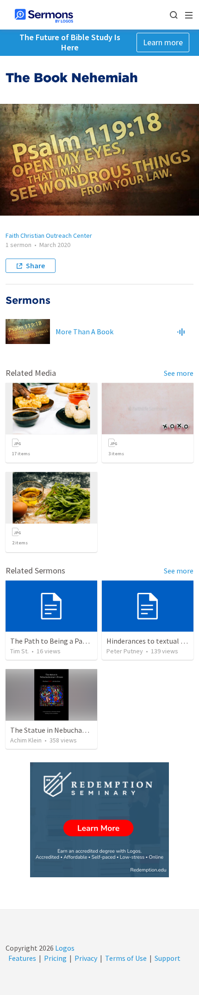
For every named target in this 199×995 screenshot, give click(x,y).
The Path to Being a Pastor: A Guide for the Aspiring (91, 640)
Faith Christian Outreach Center (49, 235)
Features (22, 958)
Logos (64, 948)
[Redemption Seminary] (99, 819)
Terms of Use (126, 958)
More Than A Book (84, 331)
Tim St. (19, 651)
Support (167, 958)
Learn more (163, 42)
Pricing (55, 958)
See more (178, 373)
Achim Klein (26, 740)
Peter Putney (124, 651)
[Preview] (181, 331)
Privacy (86, 958)
